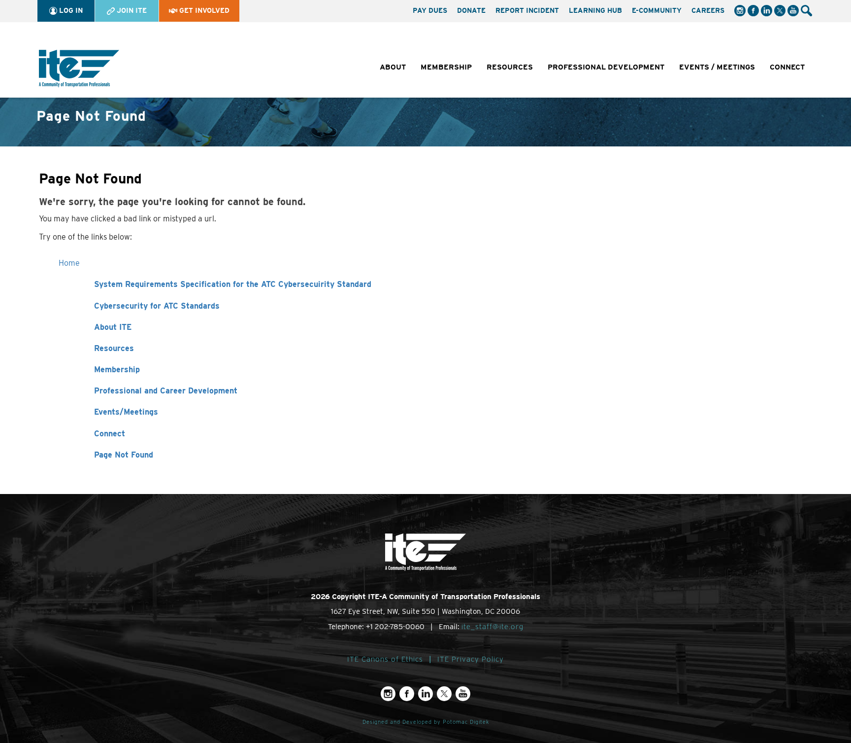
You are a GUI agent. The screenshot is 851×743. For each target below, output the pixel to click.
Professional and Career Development (165, 390)
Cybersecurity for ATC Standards (157, 306)
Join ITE (131, 10)
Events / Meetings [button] (717, 67)
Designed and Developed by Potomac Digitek (425, 722)
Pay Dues (430, 10)
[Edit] (807, 24)
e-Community (657, 10)
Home (69, 263)
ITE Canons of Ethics (385, 659)
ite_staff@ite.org (492, 626)
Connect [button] (787, 67)
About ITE (112, 327)
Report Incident (527, 10)
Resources (114, 348)
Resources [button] (510, 67)
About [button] (393, 67)
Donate (471, 10)
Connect (109, 433)
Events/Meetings (126, 412)
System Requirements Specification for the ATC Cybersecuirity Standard (232, 284)
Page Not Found (123, 455)
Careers (707, 10)
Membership (117, 369)
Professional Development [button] (606, 67)
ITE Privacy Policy (470, 659)
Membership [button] (446, 67)
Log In (70, 10)
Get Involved (203, 10)
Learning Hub (595, 10)
